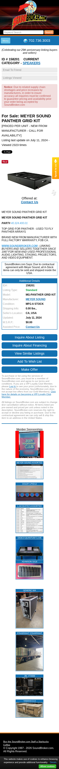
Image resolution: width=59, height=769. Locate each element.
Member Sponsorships (29, 429)
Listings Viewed (12, 77)
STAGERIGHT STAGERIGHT (29, 633)
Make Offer (29, 369)
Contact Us (29, 202)
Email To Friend (12, 70)
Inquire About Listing (29, 337)
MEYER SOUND (36, 299)
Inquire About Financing (29, 345)
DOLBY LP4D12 (29, 484)
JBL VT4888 (29, 676)
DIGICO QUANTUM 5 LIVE (29, 538)
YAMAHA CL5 (29, 701)
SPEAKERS (31, 63)
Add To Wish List (29, 361)
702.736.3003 (39, 40)
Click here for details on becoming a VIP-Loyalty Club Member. (29, 394)
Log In (12, 386)
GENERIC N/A (29, 590)
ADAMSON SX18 (29, 562)
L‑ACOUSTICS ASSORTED (29, 506)
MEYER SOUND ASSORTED (29, 463)
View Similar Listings (29, 353)
